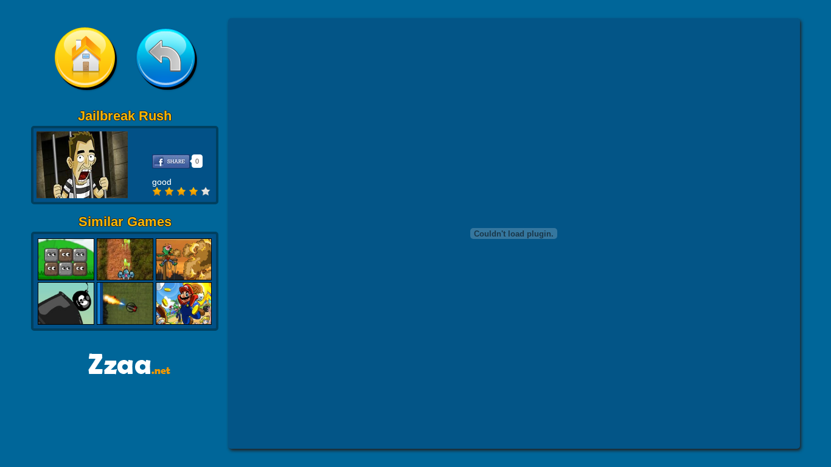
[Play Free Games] (124, 371)
